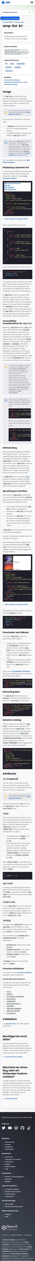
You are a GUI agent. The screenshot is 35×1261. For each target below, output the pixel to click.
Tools (6, 1169)
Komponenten (19, 22)
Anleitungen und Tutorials (13, 1159)
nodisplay (18, 67)
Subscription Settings (10, 84)
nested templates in (19, 154)
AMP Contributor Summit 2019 (14, 1206)
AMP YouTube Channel (12, 183)
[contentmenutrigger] (17, 12)
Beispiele (7, 1164)
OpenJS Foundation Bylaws (12, 1191)
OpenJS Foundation (9, 1240)
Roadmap (7, 1181)
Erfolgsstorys (8, 1147)
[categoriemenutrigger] (9, 18)
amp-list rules (10, 1024)
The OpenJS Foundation (12, 1189)
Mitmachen (8, 1179)
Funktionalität (9, 1149)
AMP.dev (7, 185)
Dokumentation (8, 22)
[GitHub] (22, 1128)
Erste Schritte (9, 1157)
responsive (9, 71)
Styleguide (8, 1214)
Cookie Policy (27, 1235)
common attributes (25, 973)
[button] (32, 2)
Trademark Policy (10, 1194)
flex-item (8, 67)
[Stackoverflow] (29, 1128)
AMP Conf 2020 (9, 1204)
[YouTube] (10, 1128)
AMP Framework (10, 1142)
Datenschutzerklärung (17, 1235)
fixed (12, 64)
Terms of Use (5, 1235)
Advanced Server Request (12, 80)
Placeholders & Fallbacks (21, 671)
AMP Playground (10, 189)
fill (6, 64)
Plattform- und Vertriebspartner (14, 1176)
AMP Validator (9, 187)
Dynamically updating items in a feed (15, 82)
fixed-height (21, 64)
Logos (6, 1216)
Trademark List (9, 1196)
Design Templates (10, 1166)
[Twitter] (3, 1128)
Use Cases (8, 1144)
